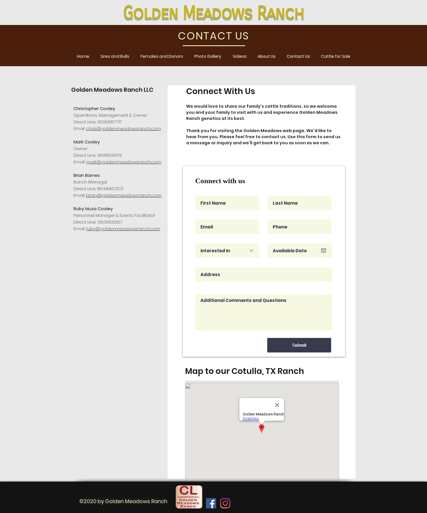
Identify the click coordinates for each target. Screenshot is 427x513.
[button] (115, 56)
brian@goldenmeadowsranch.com (124, 195)
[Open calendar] (323, 250)
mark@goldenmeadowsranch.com (123, 162)
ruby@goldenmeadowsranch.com (123, 229)
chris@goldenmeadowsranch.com (123, 128)
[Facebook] (211, 503)
